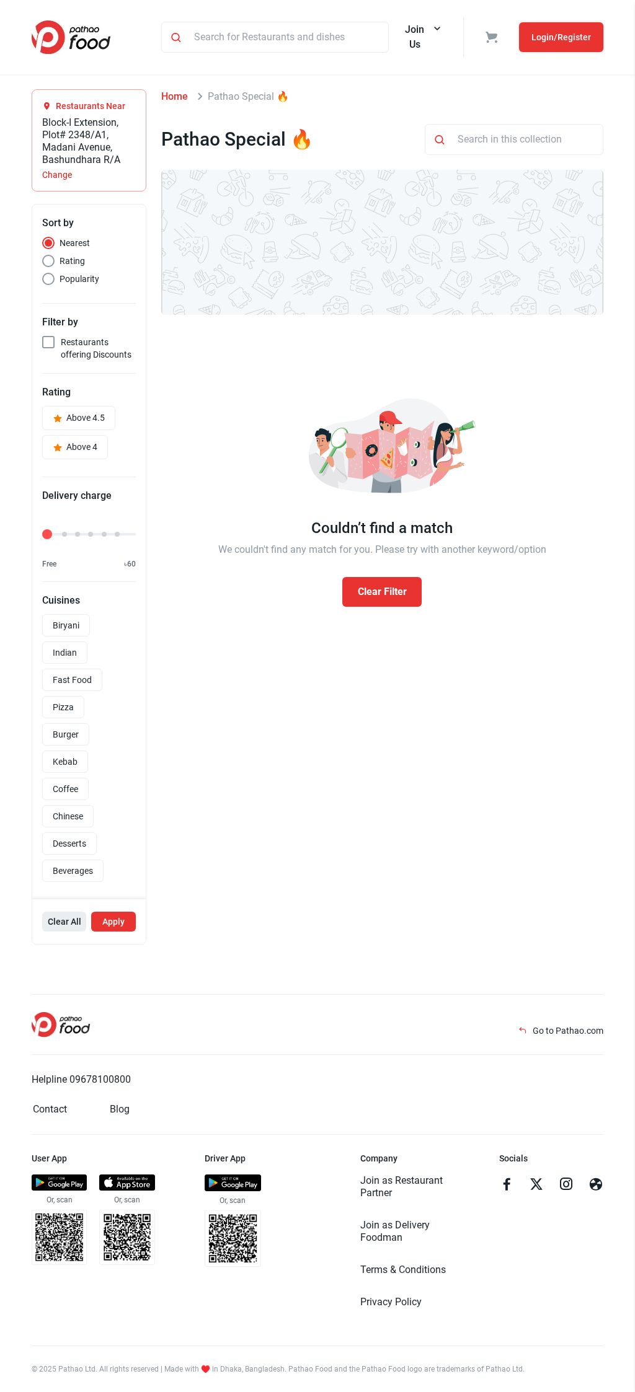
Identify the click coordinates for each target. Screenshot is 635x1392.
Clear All (64, 922)
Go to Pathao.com (567, 1031)
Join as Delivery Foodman (395, 1231)
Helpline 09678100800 (81, 1079)
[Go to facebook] (506, 1185)
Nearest (75, 243)
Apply (113, 922)
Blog (120, 1109)
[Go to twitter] (536, 1185)
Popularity (79, 279)
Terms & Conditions (403, 1269)
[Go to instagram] (566, 1185)
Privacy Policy (391, 1302)
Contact (50, 1109)
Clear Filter (382, 591)
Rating (72, 261)
